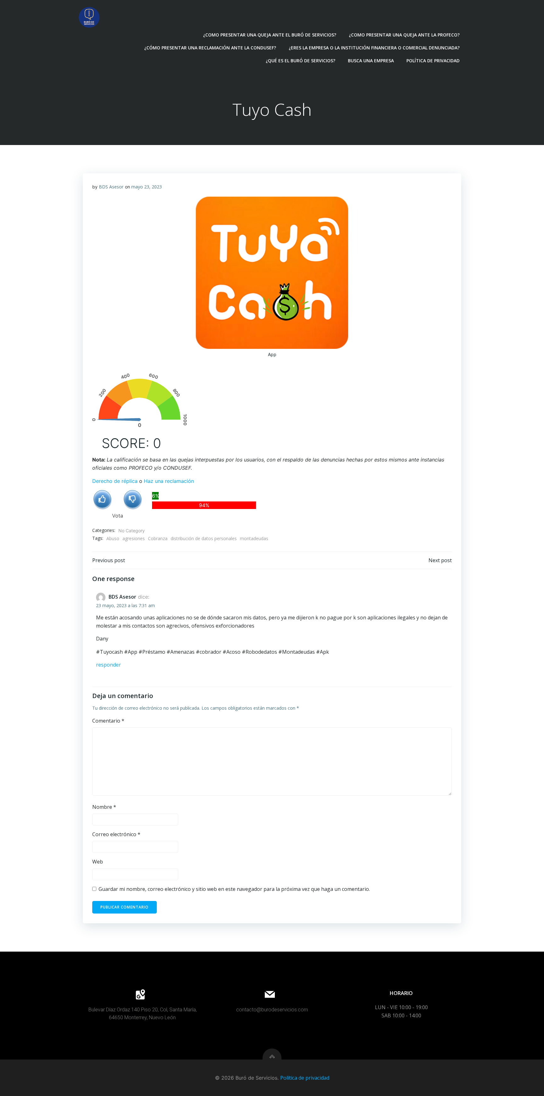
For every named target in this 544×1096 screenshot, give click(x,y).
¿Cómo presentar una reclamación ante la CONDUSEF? (210, 48)
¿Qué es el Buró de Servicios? (300, 61)
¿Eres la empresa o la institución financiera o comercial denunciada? (374, 48)
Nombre (104, 806)
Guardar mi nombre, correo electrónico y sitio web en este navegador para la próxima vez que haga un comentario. (234, 889)
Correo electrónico (116, 834)
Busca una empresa (371, 61)
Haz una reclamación (169, 481)
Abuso (112, 538)
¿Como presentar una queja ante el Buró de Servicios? (269, 35)
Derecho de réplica (115, 481)
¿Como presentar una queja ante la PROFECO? (404, 35)
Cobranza (157, 538)
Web (97, 861)
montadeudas (254, 538)
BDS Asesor (111, 187)
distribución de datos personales (204, 538)
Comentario (108, 720)
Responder (108, 664)
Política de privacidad (433, 61)
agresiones (133, 538)
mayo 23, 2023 (146, 187)
